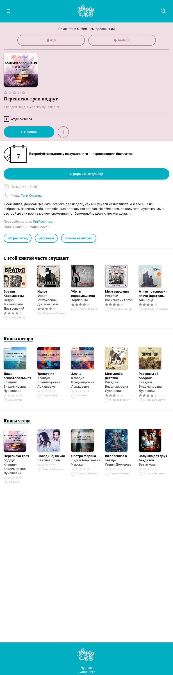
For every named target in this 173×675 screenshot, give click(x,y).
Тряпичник (45, 373)
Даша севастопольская (17, 376)
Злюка (76, 373)
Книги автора (18, 339)
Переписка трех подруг (16, 458)
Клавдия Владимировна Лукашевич (15, 386)
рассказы (46, 238)
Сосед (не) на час (51, 456)
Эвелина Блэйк (49, 460)
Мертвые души (117, 291)
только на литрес (78, 238)
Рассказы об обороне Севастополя (149, 376)
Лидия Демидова (118, 464)
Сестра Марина (83, 456)
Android (124, 40)
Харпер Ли (79, 300)
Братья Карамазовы (14, 293)
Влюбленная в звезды (116, 458)
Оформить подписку (86, 174)
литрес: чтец (17, 238)
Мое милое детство (114, 376)
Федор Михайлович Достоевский (14, 304)
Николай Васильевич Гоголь (119, 298)
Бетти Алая (148, 464)
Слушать (31, 132)
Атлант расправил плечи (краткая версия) (153, 293)
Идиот (42, 291)
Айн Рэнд (146, 300)
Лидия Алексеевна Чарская (85, 462)
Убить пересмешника (83, 293)
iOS (53, 40)
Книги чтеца (17, 421)
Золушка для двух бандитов (153, 458)
